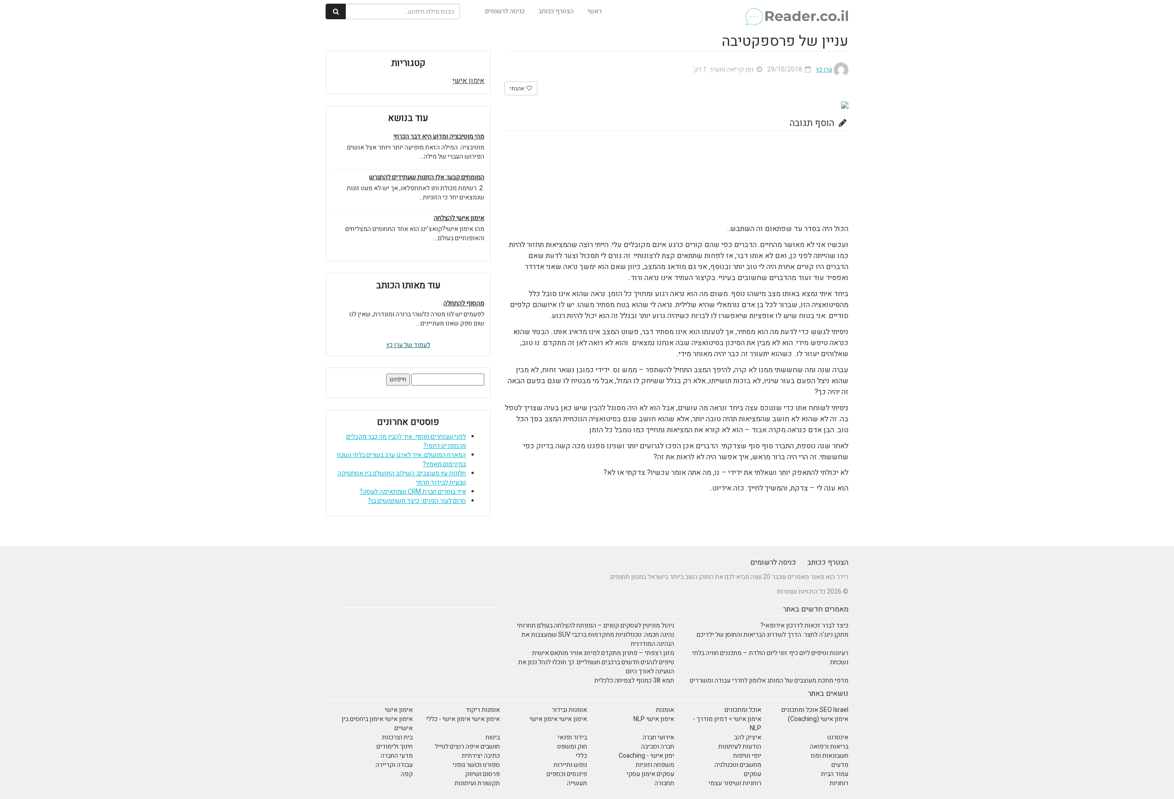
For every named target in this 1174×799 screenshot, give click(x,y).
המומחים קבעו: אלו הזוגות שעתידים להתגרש (426, 177)
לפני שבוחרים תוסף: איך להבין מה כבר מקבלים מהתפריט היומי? (406, 441)
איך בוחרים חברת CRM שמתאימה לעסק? (413, 491)
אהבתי (517, 88)
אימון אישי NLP (653, 719)
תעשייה (577, 783)
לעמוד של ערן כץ (408, 345)
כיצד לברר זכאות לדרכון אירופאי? (804, 625)
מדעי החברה (397, 755)
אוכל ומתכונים (743, 710)
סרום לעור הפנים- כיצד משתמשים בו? (417, 501)
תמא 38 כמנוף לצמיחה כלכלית (634, 680)
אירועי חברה (658, 737)
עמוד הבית (834, 774)
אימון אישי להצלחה (459, 218)
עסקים (752, 774)
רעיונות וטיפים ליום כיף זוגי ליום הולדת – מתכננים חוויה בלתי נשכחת (770, 657)
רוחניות (839, 783)
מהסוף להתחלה (463, 303)
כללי (581, 755)
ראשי (594, 11)
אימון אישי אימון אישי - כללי (463, 719)
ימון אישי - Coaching (646, 755)
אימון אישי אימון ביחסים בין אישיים (377, 723)
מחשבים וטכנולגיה (737, 765)
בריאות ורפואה (829, 746)
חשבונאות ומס (829, 755)
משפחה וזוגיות (655, 765)
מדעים (839, 765)
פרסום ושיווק (482, 774)
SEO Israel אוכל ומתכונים (814, 710)
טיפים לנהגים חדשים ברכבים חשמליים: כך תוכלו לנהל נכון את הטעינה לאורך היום (596, 666)
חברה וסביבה (657, 746)
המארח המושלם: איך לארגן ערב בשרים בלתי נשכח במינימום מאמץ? (401, 459)
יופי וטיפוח (747, 755)
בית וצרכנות (397, 737)
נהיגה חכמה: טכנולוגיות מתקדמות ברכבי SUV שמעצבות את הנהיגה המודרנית (597, 639)
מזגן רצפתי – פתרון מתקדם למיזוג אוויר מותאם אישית (603, 653)
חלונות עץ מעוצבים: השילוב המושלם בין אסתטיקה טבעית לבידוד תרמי (402, 477)
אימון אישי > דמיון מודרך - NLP (727, 723)
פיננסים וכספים (567, 774)
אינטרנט (837, 737)
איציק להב (747, 737)
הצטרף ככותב (556, 11)
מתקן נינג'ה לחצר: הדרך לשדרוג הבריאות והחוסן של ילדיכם (772, 634)
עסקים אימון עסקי (650, 774)
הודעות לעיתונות (739, 746)
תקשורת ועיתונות (477, 783)
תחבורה (664, 783)
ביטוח (493, 737)
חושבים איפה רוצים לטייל (467, 746)
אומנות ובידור (569, 710)
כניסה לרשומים (505, 11)
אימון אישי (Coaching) (818, 719)
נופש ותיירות (570, 765)
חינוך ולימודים (395, 746)
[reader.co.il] (796, 11)
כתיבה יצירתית (481, 755)
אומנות (665, 710)
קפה (407, 774)
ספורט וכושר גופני (476, 765)
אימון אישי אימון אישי (558, 719)
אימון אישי (468, 80)
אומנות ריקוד (482, 710)
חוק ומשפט (572, 746)
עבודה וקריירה (394, 765)
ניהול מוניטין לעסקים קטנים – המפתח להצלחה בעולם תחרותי (595, 625)
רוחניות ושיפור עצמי (735, 783)
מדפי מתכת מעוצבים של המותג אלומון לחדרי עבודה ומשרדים (769, 680)
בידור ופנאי (572, 737)
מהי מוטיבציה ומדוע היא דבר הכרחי (438, 136)
